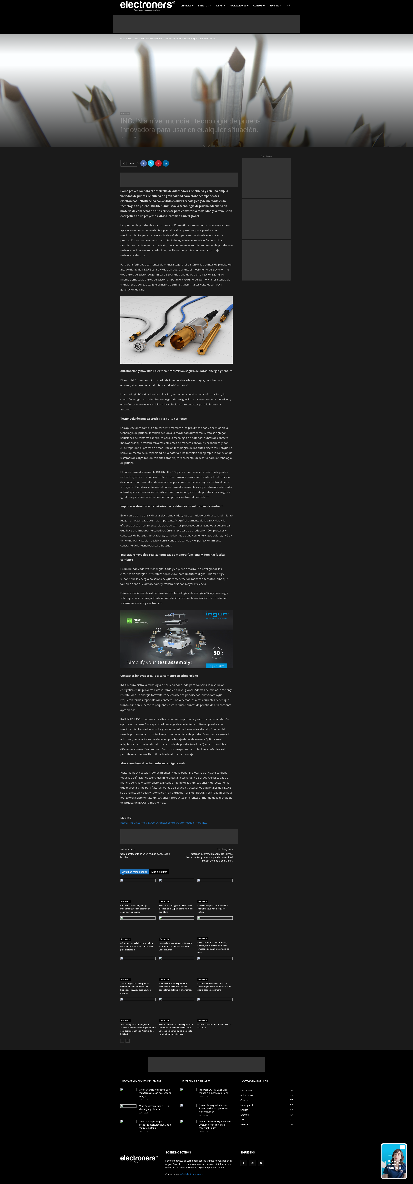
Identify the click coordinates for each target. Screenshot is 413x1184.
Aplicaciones (238, 5)
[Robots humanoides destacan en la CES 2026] (215, 1010)
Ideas (219, 5)
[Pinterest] (158, 163)
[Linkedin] (166, 163)
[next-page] (128, 1041)
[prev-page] (122, 1041)
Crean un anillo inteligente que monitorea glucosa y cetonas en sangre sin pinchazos (135, 908)
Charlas (186, 5)
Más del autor (159, 871)
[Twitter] (151, 163)
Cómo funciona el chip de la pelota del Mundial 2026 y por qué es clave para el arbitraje (136, 946)
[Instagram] (252, 1163)
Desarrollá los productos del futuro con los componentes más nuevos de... (213, 1108)
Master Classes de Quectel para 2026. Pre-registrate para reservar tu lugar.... (215, 1124)
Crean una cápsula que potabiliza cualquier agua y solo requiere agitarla (212, 908)
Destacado (133, 38)
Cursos (257, 5)
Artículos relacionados (134, 871)
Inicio (122, 38)
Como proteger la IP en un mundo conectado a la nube (145, 855)
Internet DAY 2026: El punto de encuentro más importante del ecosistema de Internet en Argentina (175, 986)
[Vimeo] (261, 1163)
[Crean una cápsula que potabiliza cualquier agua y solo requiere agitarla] (215, 891)
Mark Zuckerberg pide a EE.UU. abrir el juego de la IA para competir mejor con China (176, 908)
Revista (274, 5)
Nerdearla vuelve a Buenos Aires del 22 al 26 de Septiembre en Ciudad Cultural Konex (175, 946)
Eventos (203, 5)
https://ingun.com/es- (134, 822)
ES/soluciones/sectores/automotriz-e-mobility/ (177, 822)
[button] (289, 5)
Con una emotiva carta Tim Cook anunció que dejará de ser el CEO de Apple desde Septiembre (214, 986)
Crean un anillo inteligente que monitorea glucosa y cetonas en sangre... (155, 1092)
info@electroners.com (191, 1174)
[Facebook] (143, 163)
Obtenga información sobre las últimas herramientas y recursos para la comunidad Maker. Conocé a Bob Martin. (209, 857)
